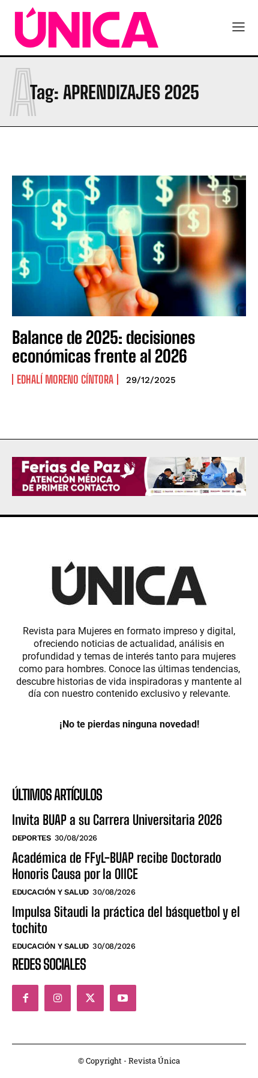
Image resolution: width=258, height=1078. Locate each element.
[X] (90, 998)
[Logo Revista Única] (86, 27)
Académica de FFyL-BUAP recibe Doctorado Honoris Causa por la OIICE (116, 865)
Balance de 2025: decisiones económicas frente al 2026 (103, 346)
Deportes (31, 837)
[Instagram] (57, 998)
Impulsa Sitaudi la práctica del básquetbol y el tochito (126, 920)
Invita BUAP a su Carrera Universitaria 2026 (117, 820)
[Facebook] (25, 998)
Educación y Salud (50, 891)
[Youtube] (123, 998)
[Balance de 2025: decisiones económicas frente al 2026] (129, 246)
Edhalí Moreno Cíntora (65, 379)
